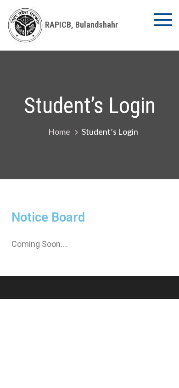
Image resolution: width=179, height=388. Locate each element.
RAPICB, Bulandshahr (81, 24)
